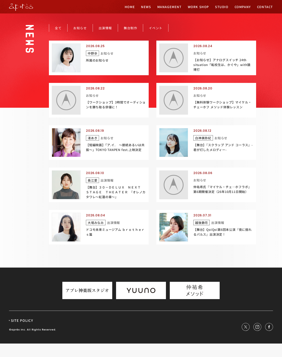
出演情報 (105, 28)
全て (58, 28)
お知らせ (80, 28)
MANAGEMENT (169, 6)
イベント (155, 28)
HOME (130, 6)
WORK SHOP (198, 6)
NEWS (146, 6)
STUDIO (221, 6)
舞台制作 (130, 28)
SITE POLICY (22, 320)
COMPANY (243, 6)
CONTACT (265, 6)
